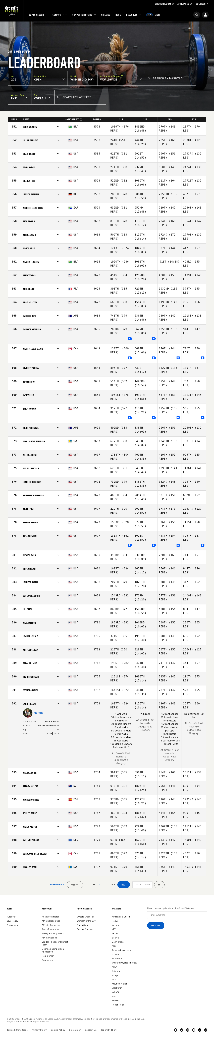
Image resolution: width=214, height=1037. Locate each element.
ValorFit (115, 992)
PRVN (115, 967)
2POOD (115, 933)
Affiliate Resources (51, 925)
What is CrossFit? (85, 916)
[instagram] (187, 1030)
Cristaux (116, 971)
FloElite (115, 1000)
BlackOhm (117, 988)
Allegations (12, 925)
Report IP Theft (108, 1030)
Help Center (48, 956)
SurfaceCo (117, 958)
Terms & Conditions (17, 1030)
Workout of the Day (86, 921)
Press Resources (50, 929)
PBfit (114, 946)
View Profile (38, 713)
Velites (115, 925)
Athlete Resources (51, 921)
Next (124, 884)
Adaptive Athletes (50, 916)
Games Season (36, 14)
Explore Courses (85, 929)
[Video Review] (130, 339)
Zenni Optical (118, 942)
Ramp (115, 975)
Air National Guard (121, 916)
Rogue (115, 921)
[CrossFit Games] (11, 11)
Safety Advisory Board (53, 933)
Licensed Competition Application (53, 950)
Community (58, 14)
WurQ (115, 979)
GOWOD (116, 954)
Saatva (115, 937)
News (118, 14)
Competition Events (82, 14)
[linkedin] (199, 1030)
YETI (114, 929)
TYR (114, 996)
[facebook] (175, 1030)
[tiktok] (205, 1030)
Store (154, 14)
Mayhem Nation (119, 983)
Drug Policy (12, 921)
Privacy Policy (39, 1030)
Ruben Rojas (118, 1004)
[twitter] (181, 1030)
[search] (196, 15)
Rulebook (11, 916)
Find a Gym (82, 925)
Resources (131, 14)
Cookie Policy (58, 1030)
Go (159, 884)
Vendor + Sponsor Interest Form (55, 943)
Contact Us (47, 960)
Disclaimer (75, 1030)
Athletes (105, 14)
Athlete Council (49, 937)
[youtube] (193, 1030)
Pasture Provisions (121, 950)
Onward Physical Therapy (124, 962)
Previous (75, 884)
